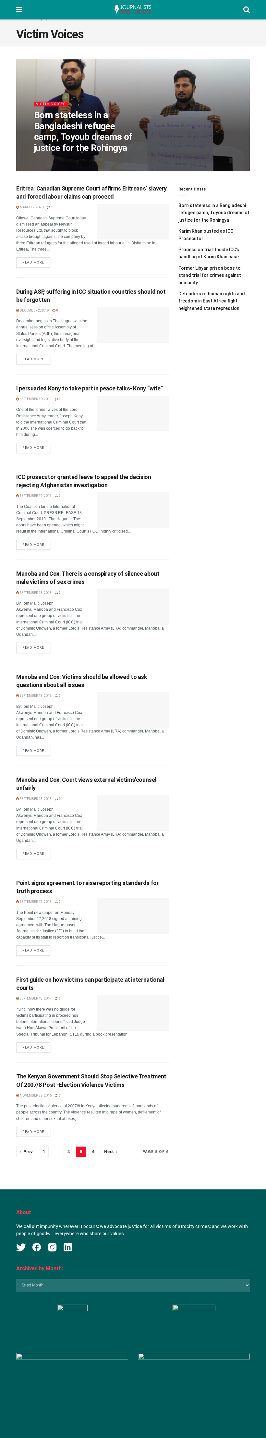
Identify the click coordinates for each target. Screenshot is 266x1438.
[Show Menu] (19, 9)
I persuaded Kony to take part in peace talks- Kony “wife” (89, 388)
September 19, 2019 (35, 496)
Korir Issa (48, 161)
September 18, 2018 (35, 593)
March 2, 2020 (31, 207)
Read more (36, 262)
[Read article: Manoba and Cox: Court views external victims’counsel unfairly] (133, 813)
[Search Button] (246, 9)
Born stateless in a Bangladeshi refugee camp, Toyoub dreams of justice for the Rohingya (83, 131)
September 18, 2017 (35, 998)
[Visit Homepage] (133, 9)
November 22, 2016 (35, 1095)
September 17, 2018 (35, 901)
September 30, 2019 (35, 399)
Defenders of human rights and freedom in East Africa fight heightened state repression (211, 301)
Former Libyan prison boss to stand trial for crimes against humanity (209, 275)
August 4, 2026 (76, 161)
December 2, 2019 (34, 310)
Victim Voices (51, 104)
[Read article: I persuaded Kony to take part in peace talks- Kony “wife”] (133, 413)
